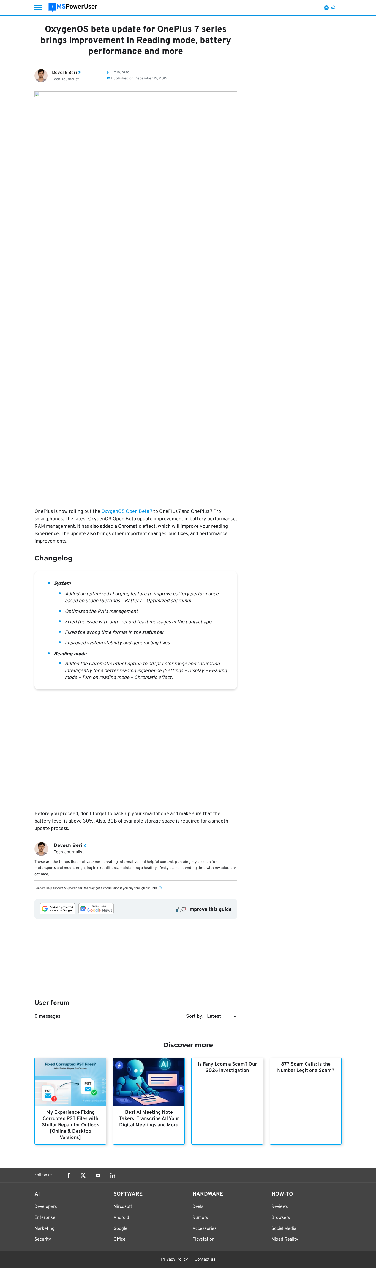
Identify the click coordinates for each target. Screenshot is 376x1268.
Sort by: (194, 1016)
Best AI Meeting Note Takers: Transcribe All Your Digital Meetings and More (149, 1118)
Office (119, 1239)
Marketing (44, 1228)
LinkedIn (112, 1175)
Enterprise (44, 1217)
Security (42, 1239)
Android (121, 1217)
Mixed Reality (284, 1239)
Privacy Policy (174, 1259)
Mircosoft (122, 1206)
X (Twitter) (83, 1175)
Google (120, 1228)
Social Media (283, 1228)
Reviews (279, 1206)
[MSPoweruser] (72, 7)
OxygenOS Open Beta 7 (126, 511)
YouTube (98, 1175)
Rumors (200, 1217)
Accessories (204, 1228)
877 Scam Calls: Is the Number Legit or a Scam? (305, 1067)
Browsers (280, 1217)
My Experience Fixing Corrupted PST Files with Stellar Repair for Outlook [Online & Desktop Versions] (70, 1125)
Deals (197, 1206)
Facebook (68, 1175)
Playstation (203, 1239)
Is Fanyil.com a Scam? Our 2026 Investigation (227, 1067)
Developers (45, 1206)
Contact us (205, 1259)
